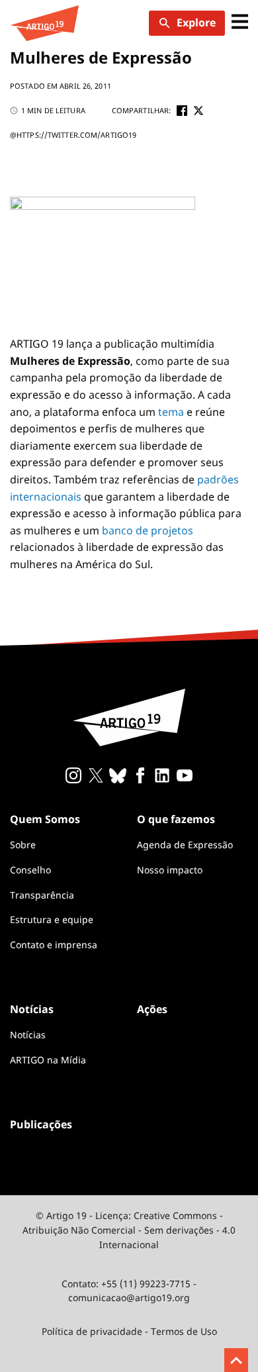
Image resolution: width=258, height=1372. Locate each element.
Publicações (41, 1124)
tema (171, 412)
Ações (152, 1009)
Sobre (23, 844)
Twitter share (198, 110)
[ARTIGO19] (44, 23)
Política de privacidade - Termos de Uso (129, 1331)
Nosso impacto (169, 869)
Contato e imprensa (53, 944)
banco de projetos (147, 530)
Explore (196, 22)
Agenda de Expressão (185, 844)
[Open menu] (240, 23)
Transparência (42, 895)
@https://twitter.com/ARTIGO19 (73, 135)
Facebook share (182, 110)
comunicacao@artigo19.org (129, 1297)
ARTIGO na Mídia (48, 1060)
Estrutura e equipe (51, 919)
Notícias (28, 1034)
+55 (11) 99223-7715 (146, 1283)
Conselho (30, 869)
